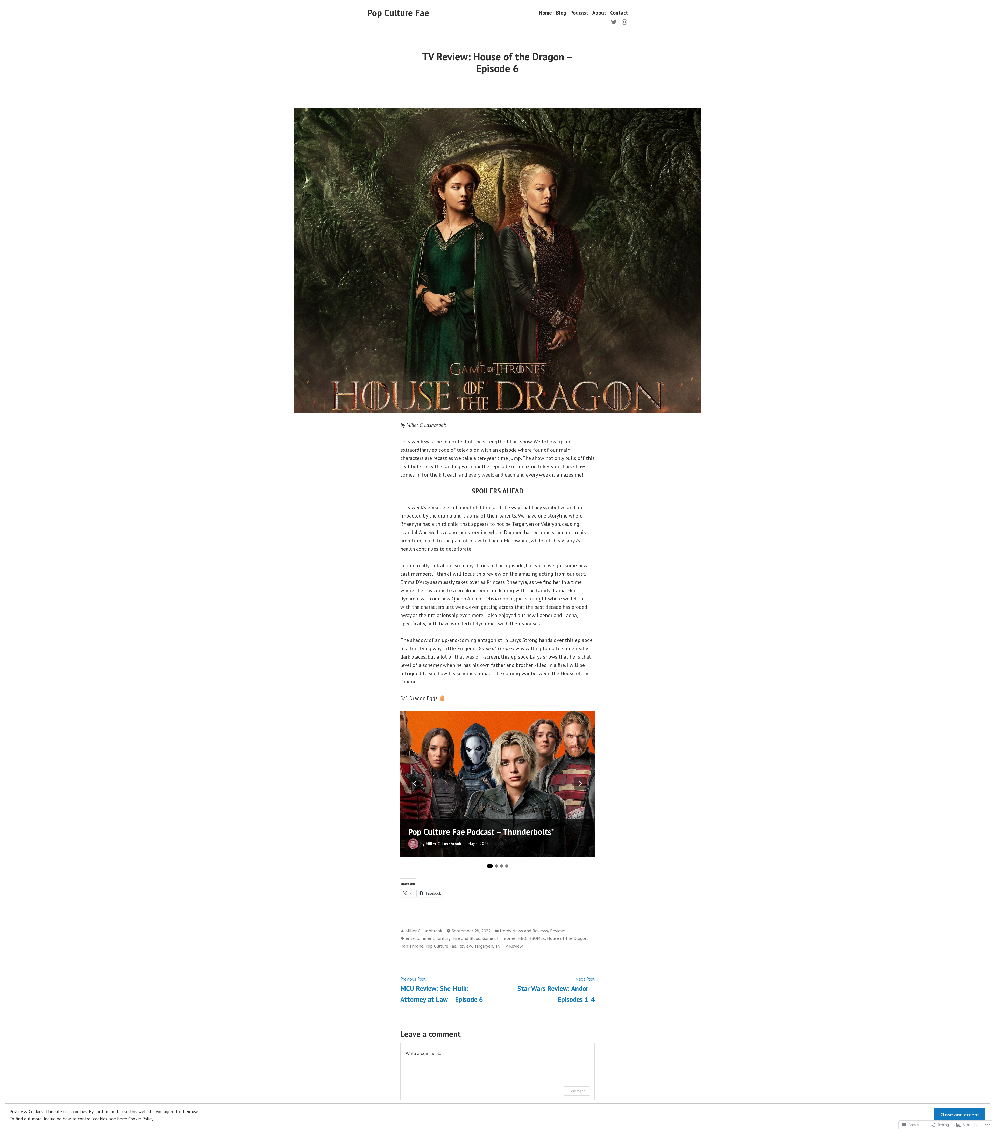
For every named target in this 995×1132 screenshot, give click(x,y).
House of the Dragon (567, 938)
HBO (522, 938)
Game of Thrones (499, 938)
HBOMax (536, 938)
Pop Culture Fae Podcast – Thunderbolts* (481, 831)
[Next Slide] (580, 783)
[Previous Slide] (414, 783)
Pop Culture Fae (398, 13)
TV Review (513, 946)
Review (465, 946)
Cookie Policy (140, 1119)
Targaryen (483, 946)
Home (545, 13)
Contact (619, 13)
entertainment (420, 938)
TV (498, 946)
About (599, 13)
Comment (576, 1091)
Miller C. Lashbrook (443, 843)
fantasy (443, 938)
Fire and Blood (466, 938)
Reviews (558, 931)
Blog (561, 13)
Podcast (579, 13)
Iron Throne (411, 946)
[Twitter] (614, 21)
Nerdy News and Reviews (524, 931)
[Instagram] (623, 21)
